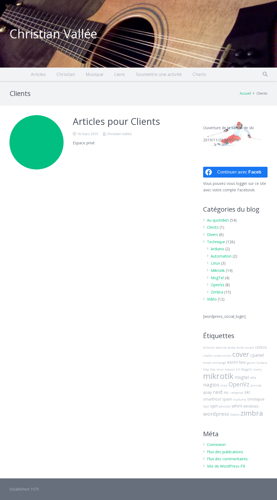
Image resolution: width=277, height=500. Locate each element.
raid (218, 391)
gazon (251, 363)
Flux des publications (225, 451)
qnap (207, 392)
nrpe (223, 385)
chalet (207, 356)
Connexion (216, 444)
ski (247, 392)
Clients (213, 227)
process (255, 385)
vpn (214, 406)
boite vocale (245, 347)
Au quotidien (218, 220)
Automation (221, 256)
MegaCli (246, 369)
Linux (215, 263)
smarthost (212, 399)
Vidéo (212, 299)
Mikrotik (218, 270)
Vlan (206, 406)
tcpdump (239, 399)
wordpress (216, 413)
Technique (216, 241)
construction (222, 356)
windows (251, 406)
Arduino (217, 248)
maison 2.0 (232, 369)
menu (257, 369)
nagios (211, 384)
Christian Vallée (119, 134)
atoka (231, 347)
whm (237, 406)
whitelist (224, 406)
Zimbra (217, 292)
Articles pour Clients (116, 121)
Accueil (245, 93)
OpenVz (217, 284)
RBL (226, 393)
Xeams (234, 414)
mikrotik (218, 376)
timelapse (256, 399)
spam (227, 399)
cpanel (257, 355)
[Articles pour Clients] (36, 142)
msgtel (242, 377)
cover (240, 354)
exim (232, 362)
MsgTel (217, 277)
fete (242, 362)
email (207, 363)
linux (220, 369)
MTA (253, 378)
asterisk (221, 347)
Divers (212, 234)
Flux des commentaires (227, 458)
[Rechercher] (265, 74)
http (206, 369)
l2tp (213, 369)
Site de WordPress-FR (226, 466)
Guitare (261, 363)
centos (261, 347)
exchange (219, 363)
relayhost (236, 393)
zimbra (251, 413)
